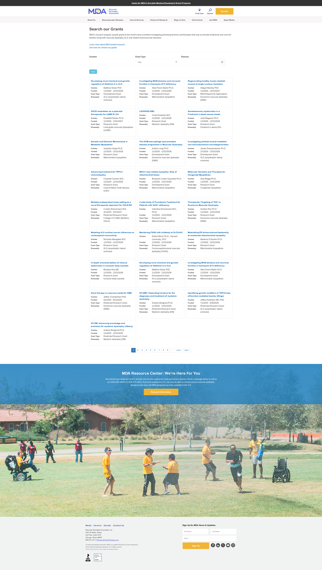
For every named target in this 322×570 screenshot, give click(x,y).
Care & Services (137, 20)
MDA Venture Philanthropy (173, 8)
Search (210, 13)
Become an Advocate (137, 6)
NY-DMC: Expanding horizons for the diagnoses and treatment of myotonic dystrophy (158, 296)
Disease (185, 57)
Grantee (93, 57)
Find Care (199, 13)
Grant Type (140, 57)
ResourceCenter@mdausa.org (108, 540)
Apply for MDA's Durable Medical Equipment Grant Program (161, 3)
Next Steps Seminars (137, 11)
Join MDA (213, 20)
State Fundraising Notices (110, 549)
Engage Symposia (136, 7)
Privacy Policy (89, 549)
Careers (97, 525)
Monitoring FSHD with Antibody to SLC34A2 (161, 232)
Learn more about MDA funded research (107, 44)
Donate (224, 11)
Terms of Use (98, 549)
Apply (93, 72)
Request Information (161, 392)
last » (187, 350)
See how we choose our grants (103, 47)
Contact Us (118, 525)
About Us (91, 20)
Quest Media (229, 20)
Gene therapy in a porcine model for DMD (111, 293)
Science (158, 20)
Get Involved (197, 20)
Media (88, 525)
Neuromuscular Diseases (112, 20)
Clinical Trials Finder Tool (138, 8)
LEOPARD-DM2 (146, 111)
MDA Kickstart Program (172, 13)
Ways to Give (179, 20)
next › (178, 350)
